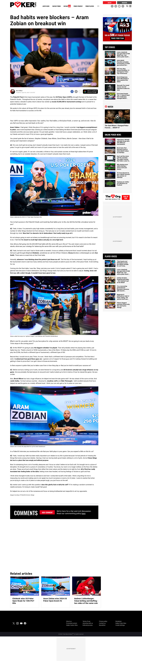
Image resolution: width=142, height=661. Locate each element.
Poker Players (89, 6)
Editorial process (88, 625)
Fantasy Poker (56, 6)
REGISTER (124, 2)
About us (69, 621)
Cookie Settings (120, 625)
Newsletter (102, 625)
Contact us (102, 623)
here (83, 513)
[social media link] (112, 6)
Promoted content (71, 623)
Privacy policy (103, 621)
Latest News (46, 6)
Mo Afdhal (19, 90)
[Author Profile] (12, 91)
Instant (67, 6)
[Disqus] (54, 545)
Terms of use (86, 621)
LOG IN (109, 2)
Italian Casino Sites (72, 625)
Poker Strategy (78, 6)
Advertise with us (88, 623)
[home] (23, 4)
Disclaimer (118, 621)
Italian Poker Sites (120, 623)
